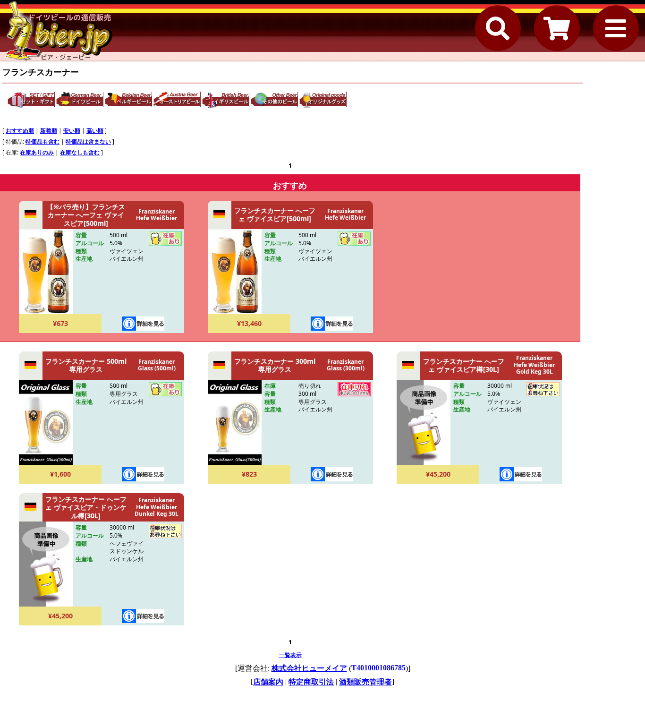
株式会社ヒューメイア (309, 668)
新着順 (48, 131)
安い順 (71, 131)
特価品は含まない (88, 141)
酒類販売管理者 (365, 682)
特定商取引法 (311, 682)
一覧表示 (290, 655)
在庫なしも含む (80, 152)
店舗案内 (268, 682)
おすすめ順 (20, 131)
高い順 (94, 131)
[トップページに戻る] (59, 30)
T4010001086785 (378, 668)
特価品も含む (42, 141)
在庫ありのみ (37, 152)
